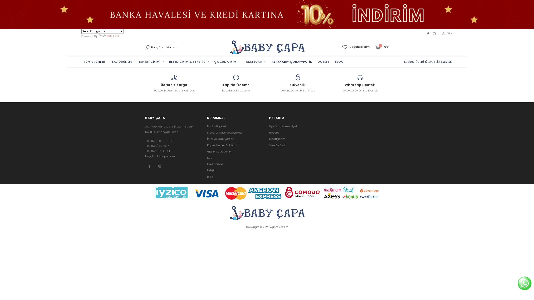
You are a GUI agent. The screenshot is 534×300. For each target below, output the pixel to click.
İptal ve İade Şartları (220, 139)
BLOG (339, 62)
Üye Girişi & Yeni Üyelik (284, 126)
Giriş (450, 33)
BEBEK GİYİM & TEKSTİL (187, 62)
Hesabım (275, 133)
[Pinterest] (434, 33)
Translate (113, 36)
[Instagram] (160, 166)
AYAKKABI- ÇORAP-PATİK (292, 62)
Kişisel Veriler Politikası (222, 145)
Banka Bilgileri (216, 126)
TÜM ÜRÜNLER (94, 62)
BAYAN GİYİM (149, 62)
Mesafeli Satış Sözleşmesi (224, 133)
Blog (210, 177)
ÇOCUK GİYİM (225, 62)
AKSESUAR (254, 62)
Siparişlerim (277, 139)
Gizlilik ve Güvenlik (219, 152)
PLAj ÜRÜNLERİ (122, 62)
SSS (209, 158)
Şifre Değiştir (277, 145)
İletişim (212, 170)
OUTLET (323, 62)
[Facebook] (428, 33)
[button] (381, 47)
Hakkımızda (215, 164)
